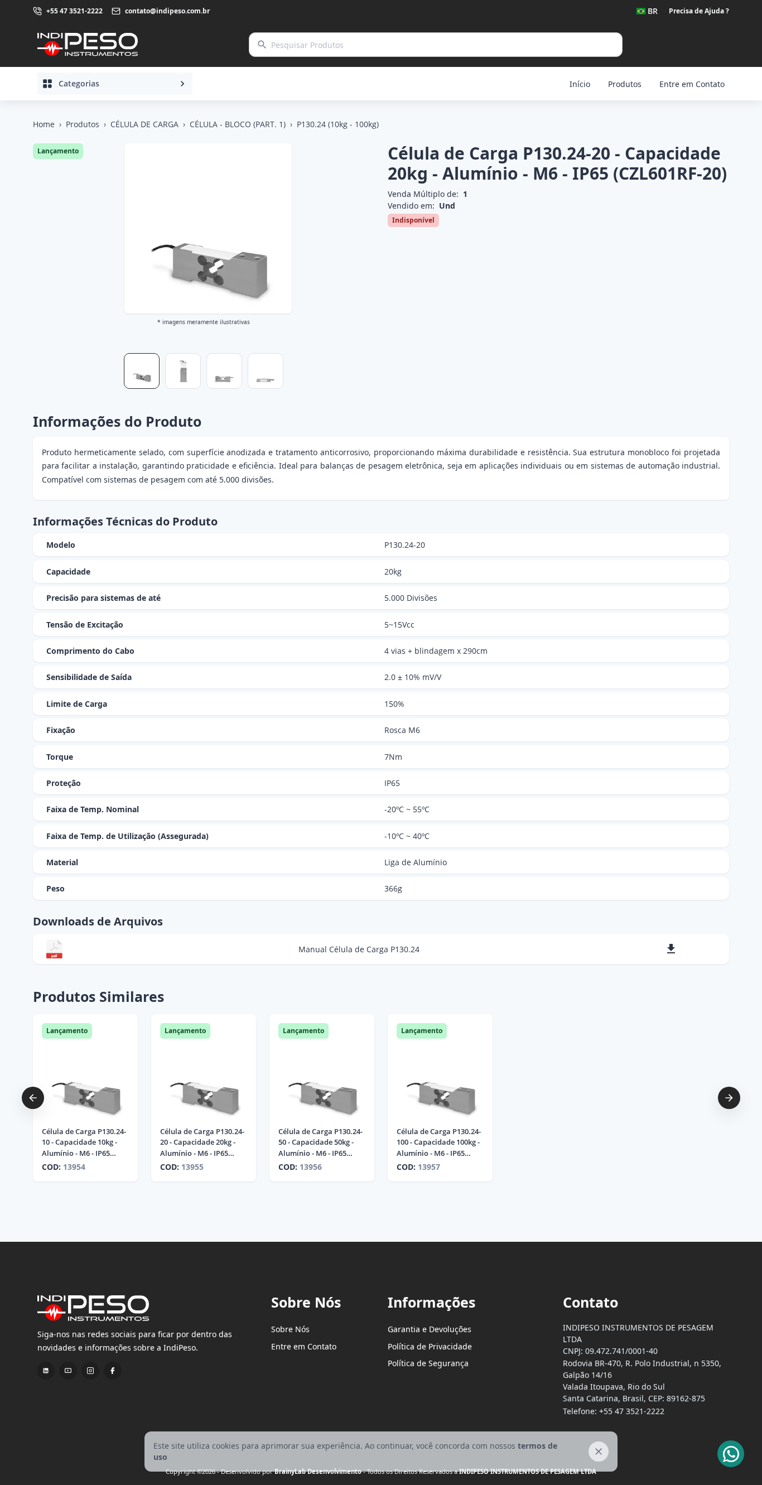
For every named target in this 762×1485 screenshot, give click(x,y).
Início (580, 84)
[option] (85, 1098)
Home (44, 124)
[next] (729, 1098)
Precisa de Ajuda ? (699, 11)
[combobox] (647, 11)
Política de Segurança (428, 1363)
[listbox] (381, 1098)
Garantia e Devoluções (429, 1329)
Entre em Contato (692, 84)
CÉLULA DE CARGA (144, 124)
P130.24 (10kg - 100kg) (338, 124)
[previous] (33, 1098)
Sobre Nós (290, 1329)
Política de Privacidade (430, 1346)
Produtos (625, 84)
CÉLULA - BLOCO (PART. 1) (238, 124)
